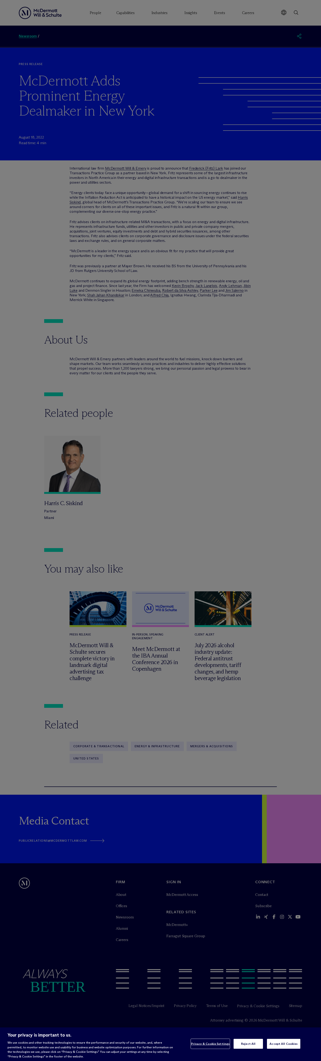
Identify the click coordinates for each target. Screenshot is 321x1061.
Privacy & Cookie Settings (210, 1044)
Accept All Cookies (284, 1044)
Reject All (248, 1044)
